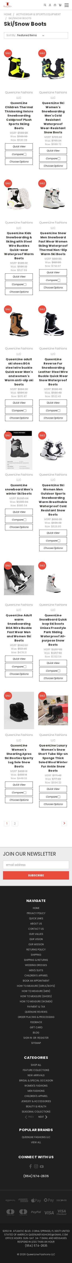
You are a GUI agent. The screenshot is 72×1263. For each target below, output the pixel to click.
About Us (36, 923)
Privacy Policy (36, 913)
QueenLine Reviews (36, 1012)
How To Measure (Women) (36, 1001)
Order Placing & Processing (36, 1017)
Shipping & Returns (36, 960)
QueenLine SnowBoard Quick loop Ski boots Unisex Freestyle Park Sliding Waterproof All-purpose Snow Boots (53, 630)
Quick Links (36, 918)
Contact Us (36, 928)
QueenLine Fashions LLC (36, 1137)
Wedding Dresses (36, 965)
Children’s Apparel (36, 975)
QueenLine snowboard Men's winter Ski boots (19, 489)
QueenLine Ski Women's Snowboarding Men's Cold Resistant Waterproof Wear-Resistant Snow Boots (53, 117)
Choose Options (18, 161)
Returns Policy (36, 949)
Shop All (36, 1065)
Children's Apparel (36, 1096)
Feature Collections (36, 1070)
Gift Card (36, 1027)
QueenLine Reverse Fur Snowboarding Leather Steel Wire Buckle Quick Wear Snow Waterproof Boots (53, 371)
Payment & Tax (36, 1006)
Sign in (28, 1037)
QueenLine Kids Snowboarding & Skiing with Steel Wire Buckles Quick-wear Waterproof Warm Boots (19, 245)
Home (36, 908)
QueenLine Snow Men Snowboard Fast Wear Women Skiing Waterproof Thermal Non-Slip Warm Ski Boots (53, 243)
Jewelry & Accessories (36, 1101)
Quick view (19, 146)
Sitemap (36, 1043)
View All (36, 1142)
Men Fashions (36, 1091)
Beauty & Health (36, 1106)
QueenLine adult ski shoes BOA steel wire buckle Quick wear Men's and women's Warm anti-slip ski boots (19, 371)
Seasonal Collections (36, 1111)
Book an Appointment (36, 980)
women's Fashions (36, 1085)
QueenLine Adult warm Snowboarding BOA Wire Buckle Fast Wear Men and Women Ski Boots (19, 627)
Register (43, 1037)
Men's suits (36, 970)
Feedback (36, 1022)
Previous (6, 1259)
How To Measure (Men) (36, 991)
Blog (36, 1032)
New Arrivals (36, 1075)
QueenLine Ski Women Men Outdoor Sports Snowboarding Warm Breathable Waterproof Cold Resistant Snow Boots (53, 500)
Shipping (36, 954)
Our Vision (36, 939)
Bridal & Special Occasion (36, 1080)
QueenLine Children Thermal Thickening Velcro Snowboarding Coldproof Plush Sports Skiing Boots (19, 115)
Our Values (36, 934)
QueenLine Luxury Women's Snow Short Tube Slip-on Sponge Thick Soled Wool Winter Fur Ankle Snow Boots (53, 758)
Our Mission (36, 944)
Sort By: (11, 35)
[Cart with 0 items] (60, 5)
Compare (18, 154)
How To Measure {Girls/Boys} (36, 986)
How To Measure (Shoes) (36, 996)
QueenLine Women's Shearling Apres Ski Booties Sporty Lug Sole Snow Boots (19, 755)
